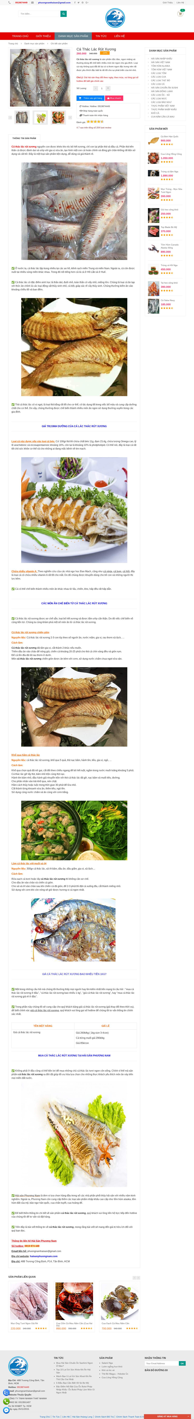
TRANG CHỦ (20, 36)
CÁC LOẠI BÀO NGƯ (161, 102)
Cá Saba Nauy (168, 300)
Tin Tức (56, 1417)
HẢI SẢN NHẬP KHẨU (161, 58)
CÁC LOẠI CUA (158, 77)
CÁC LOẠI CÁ (157, 84)
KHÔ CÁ (155, 113)
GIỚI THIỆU (43, 36)
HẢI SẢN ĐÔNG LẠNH (162, 91)
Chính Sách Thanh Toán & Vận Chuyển (135, 1417)
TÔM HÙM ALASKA (160, 66)
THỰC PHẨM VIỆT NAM (163, 106)
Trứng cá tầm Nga (169, 171)
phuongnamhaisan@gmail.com (54, 2)
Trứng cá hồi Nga (169, 265)
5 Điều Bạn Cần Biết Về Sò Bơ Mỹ (72, 1383)
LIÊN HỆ (119, 36)
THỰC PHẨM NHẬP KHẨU (164, 109)
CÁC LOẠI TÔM (158, 73)
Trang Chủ (45, 1417)
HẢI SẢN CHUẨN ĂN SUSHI (164, 87)
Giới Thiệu (168, 2)
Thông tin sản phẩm (24, 138)
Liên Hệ (66, 1417)
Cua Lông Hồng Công (171, 154)
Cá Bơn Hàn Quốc (169, 136)
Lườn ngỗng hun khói (112, 1366)
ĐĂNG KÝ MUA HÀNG (167, 1416)
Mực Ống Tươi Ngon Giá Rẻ (24, 1323)
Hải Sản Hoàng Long (82, 1417)
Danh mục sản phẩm (34, 43)
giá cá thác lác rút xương (44, 1010)
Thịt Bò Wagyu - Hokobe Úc (115, 1374)
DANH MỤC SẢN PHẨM (73, 36)
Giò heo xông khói (169, 209)
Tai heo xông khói (169, 283)
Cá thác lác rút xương (24, 146)
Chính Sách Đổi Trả (104, 1417)
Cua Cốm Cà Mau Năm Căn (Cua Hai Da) (74, 1324)
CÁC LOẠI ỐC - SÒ (160, 95)
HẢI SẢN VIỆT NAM (160, 62)
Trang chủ (13, 43)
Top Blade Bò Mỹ (169, 227)
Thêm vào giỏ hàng (93, 98)
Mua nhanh (115, 98)
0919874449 (21, 2)
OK (182, 1363)
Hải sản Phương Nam (27, 1195)
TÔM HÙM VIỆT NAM (161, 69)
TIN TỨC (101, 36)
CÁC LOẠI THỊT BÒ (160, 80)
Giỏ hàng (180, 14)
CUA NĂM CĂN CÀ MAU (162, 116)
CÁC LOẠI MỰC (159, 98)
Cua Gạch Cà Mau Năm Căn (115, 1323)
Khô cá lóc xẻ (108, 1370)
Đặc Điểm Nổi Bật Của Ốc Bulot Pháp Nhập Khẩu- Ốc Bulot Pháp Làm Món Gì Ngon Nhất (75, 1389)
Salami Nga (107, 1363)
